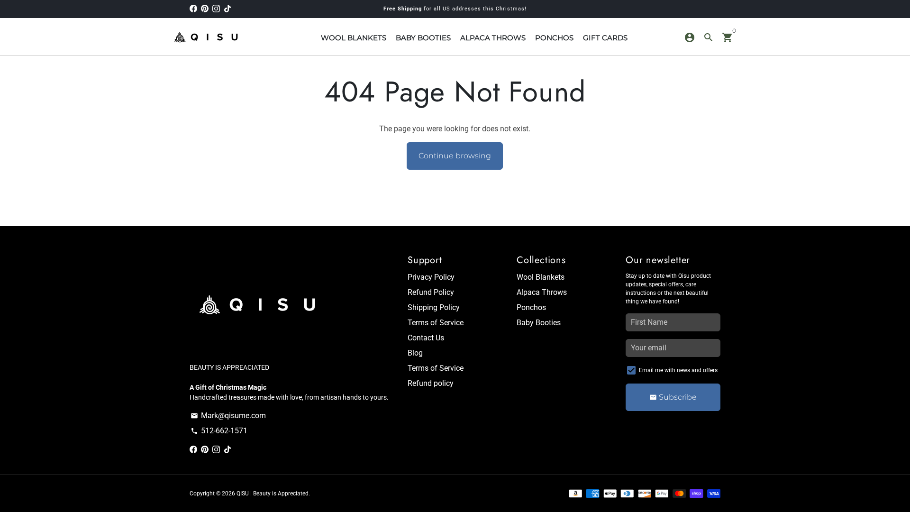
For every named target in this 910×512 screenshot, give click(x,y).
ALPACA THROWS (493, 37)
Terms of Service (436, 322)
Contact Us (426, 337)
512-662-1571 (219, 430)
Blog (415, 352)
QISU (243, 493)
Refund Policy (431, 292)
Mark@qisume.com (228, 415)
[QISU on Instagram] (216, 8)
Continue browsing (455, 155)
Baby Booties (539, 322)
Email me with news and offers (678, 370)
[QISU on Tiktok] (227, 8)
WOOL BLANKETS (353, 37)
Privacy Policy (431, 277)
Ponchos (531, 307)
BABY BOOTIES (423, 37)
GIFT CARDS (605, 37)
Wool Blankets (540, 277)
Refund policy (431, 383)
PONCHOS (554, 37)
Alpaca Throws (542, 292)
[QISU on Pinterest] (205, 8)
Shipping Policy (434, 307)
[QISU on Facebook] (193, 8)
